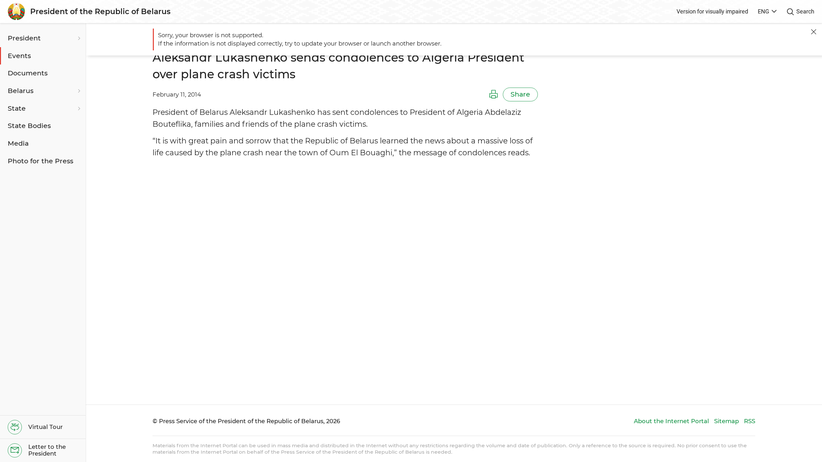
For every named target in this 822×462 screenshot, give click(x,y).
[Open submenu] (78, 38)
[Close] (813, 32)
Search (805, 11)
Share (520, 94)
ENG (763, 11)
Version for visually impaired (712, 11)
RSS (749, 421)
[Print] (493, 94)
